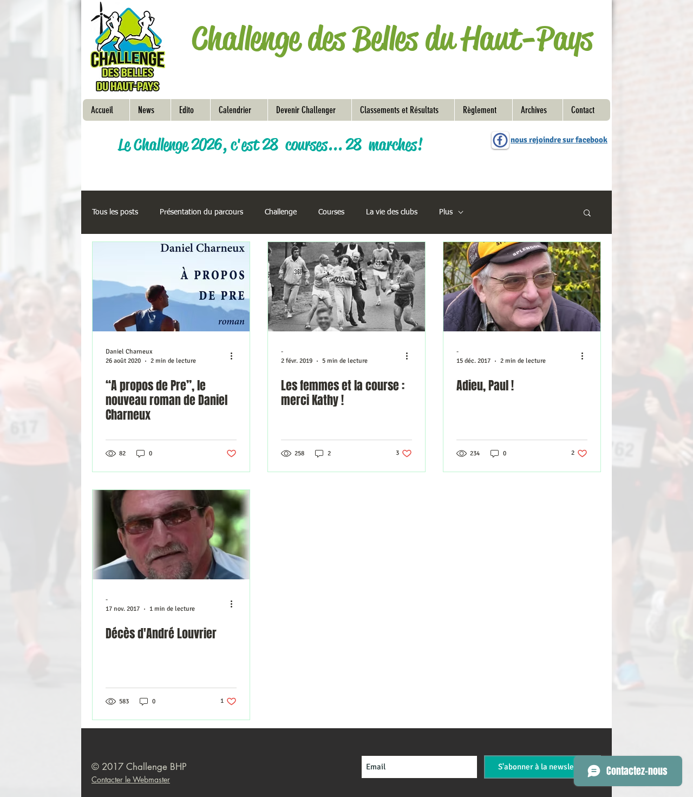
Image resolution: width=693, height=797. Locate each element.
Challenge (281, 212)
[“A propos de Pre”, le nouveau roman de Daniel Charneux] (171, 286)
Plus (446, 212)
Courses (331, 212)
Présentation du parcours (201, 212)
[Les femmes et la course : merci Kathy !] (346, 286)
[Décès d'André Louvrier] (171, 534)
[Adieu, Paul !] (521, 286)
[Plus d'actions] (234, 355)
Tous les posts (115, 212)
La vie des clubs (391, 212)
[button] (483, 110)
